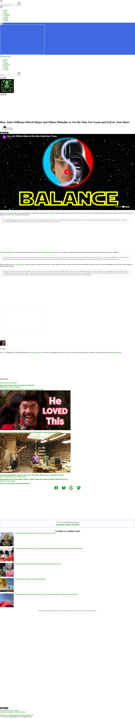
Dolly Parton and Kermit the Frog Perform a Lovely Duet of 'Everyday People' (38, 563)
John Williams (51, 213)
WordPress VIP (29, 715)
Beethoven (41, 252)
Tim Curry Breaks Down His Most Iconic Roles (15, 483)
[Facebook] (1, 133)
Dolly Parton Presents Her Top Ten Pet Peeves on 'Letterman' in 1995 (35, 533)
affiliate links (56, 610)
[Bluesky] (3, 133)
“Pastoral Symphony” (52, 252)
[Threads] (5, 133)
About (5, 59)
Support (6, 68)
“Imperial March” (8, 252)
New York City (36, 352)
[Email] (7, 133)
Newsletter (7, 64)
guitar (96, 352)
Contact (6, 69)
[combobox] (8, 75)
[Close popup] (1, 24)
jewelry (87, 352)
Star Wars (88, 213)
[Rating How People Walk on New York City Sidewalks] (8, 382)
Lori (1, 352)
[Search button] (19, 74)
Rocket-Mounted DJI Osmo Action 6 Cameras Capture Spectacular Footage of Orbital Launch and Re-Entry (34, 479)
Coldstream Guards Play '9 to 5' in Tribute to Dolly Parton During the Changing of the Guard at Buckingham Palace (48, 548)
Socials (6, 66)
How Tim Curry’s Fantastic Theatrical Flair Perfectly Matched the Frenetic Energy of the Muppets (31, 432)
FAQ (5, 61)
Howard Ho (9, 213)
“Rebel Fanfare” (19, 264)
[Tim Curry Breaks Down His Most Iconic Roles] (7, 481)
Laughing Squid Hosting (67, 524)
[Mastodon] (7, 708)
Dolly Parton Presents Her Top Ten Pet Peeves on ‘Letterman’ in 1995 (21, 389)
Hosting (6, 63)
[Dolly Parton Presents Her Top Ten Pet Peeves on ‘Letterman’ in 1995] (10, 387)
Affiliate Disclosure (20, 712)
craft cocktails (117, 352)
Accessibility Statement (7, 712)
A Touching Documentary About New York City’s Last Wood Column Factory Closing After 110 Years (32, 475)
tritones (96, 264)
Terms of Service (14, 710)
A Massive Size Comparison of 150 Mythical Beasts (30, 579)
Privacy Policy (4, 710)
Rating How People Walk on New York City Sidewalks (17, 385)
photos (104, 352)
